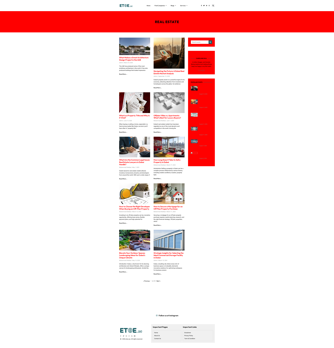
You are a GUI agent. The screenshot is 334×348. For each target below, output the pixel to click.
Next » (158, 281)
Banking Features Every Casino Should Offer (205, 154)
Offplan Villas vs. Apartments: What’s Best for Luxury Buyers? (167, 116)
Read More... (123, 74)
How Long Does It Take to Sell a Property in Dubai (167, 161)
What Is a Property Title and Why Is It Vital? (134, 116)
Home (148, 5)
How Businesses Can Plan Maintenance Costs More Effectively (205, 130)
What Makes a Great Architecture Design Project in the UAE (133, 58)
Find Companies (160, 5)
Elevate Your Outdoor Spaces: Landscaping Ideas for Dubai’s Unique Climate (132, 255)
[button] (213, 5)
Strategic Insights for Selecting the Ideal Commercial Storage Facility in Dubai (169, 255)
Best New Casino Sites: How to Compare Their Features (204, 89)
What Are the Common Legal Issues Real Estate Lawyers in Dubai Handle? (134, 162)
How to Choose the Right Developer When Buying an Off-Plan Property (134, 207)
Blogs (172, 5)
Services (183, 5)
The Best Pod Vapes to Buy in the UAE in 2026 (205, 141)
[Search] (210, 42)
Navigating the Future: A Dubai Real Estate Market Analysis (169, 72)
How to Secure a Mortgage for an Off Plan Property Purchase (168, 207)
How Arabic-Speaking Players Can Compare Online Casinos (204, 102)
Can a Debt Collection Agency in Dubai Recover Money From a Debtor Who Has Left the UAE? (205, 118)
